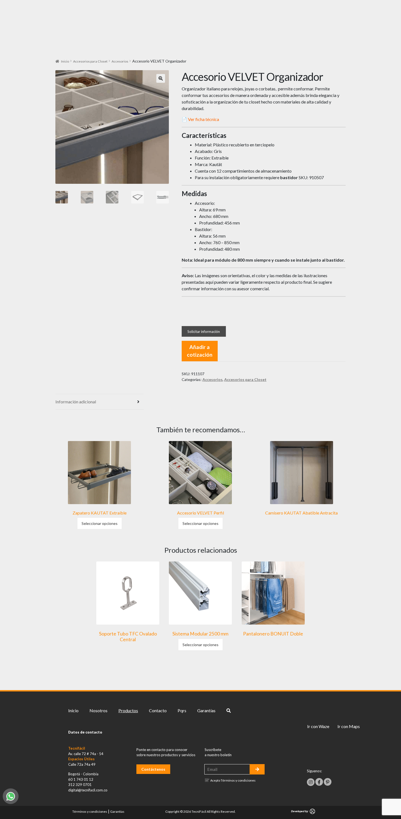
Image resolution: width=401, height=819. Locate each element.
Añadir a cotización (200, 351)
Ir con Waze (318, 726)
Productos (128, 710)
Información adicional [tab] (75, 401)
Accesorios (120, 61)
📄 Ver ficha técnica (200, 119)
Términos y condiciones (238, 780)
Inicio (65, 61)
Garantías (206, 710)
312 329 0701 (80, 784)
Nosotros (98, 710)
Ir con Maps (348, 726)
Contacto (158, 710)
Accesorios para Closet (90, 61)
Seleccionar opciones (100, 523)
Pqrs (182, 710)
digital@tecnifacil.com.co (87, 790)
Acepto (233, 780)
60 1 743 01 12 (80, 779)
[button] (160, 78)
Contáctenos (153, 769)
